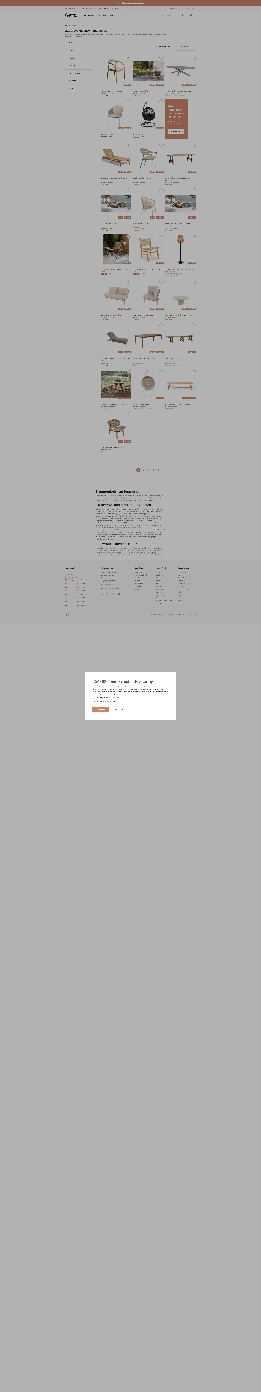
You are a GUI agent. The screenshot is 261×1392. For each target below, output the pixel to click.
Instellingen (119, 709)
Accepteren (101, 709)
